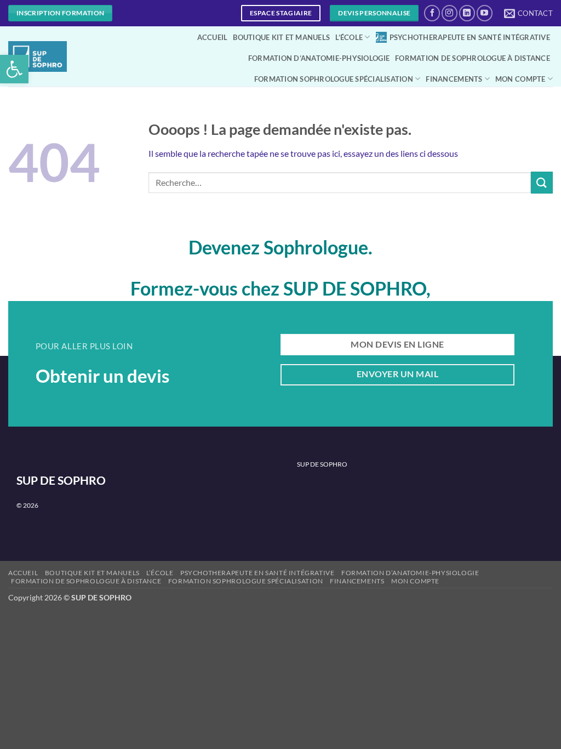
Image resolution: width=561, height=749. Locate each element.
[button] (14, 69)
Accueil (212, 37)
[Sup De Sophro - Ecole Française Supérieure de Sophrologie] (37, 56)
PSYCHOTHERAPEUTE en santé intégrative (470, 37)
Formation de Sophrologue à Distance (472, 58)
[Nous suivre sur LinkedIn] (467, 13)
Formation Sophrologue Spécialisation (333, 79)
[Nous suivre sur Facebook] (432, 13)
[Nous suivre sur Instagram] (449, 13)
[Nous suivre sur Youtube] (485, 13)
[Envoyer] (542, 182)
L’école (349, 37)
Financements (454, 79)
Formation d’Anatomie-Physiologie (319, 58)
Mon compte (520, 79)
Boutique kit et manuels (281, 37)
